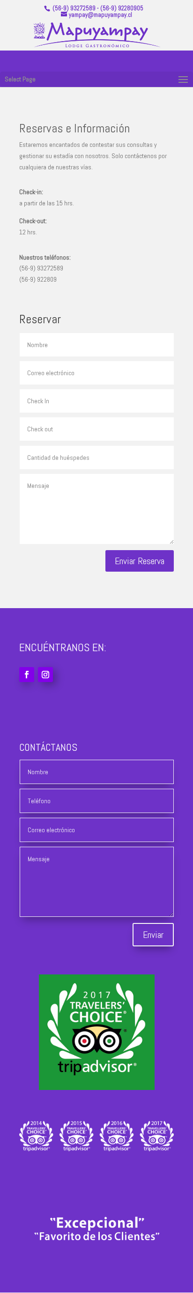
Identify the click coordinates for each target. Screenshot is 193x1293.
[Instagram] (45, 674)
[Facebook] (26, 674)
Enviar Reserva (139, 561)
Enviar (153, 935)
